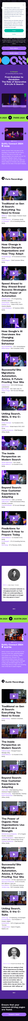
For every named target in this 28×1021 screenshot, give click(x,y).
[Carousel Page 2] (13, 141)
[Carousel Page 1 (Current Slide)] (13, 608)
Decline (14, 34)
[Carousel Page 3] (14, 141)
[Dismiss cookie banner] (23, 5)
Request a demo (14, 1014)
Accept (14, 30)
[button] (14, 193)
